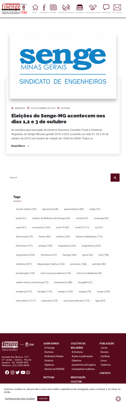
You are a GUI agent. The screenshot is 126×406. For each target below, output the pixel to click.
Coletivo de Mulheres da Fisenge (51, 218)
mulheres (24, 264)
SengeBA (85, 282)
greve (87, 255)
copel (21, 227)
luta (104, 255)
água (100, 300)
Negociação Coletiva (51, 264)
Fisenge (70, 255)
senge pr (65, 291)
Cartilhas (105, 356)
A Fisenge (49, 347)
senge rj (103, 291)
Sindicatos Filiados (53, 356)
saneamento (63, 282)
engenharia (67, 245)
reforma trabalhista (89, 273)
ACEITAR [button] (43, 398)
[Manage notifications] (118, 398)
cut (99, 227)
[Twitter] (17, 372)
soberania (49, 300)
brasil (21, 218)
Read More (18, 145)
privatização (25, 273)
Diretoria (48, 352)
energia (45, 245)
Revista (104, 352)
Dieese (45, 236)
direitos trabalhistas (89, 236)
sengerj (85, 291)
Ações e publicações (82, 356)
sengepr (45, 291)
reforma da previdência (56, 273)
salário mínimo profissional (32, 282)
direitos (63, 236)
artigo (95, 209)
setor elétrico (26, 300)
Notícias (65, 108)
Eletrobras (24, 245)
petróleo (99, 264)
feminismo (49, 255)
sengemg (24, 291)
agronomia (50, 209)
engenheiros (25, 255)
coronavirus (41, 227)
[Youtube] (23, 372)
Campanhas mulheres (83, 369)
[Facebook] (7, 372)
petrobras (78, 264)
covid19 (82, 227)
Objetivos (48, 364)
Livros (104, 360)
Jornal (104, 347)
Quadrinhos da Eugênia (83, 364)
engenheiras (91, 245)
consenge (101, 218)
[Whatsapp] (28, 372)
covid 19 (62, 227)
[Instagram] (12, 372)
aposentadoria (74, 209)
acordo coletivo (26, 209)
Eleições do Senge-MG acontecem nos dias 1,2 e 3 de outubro (58, 118)
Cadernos (106, 364)
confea (82, 218)
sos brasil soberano (76, 300)
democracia (24, 236)
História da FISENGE (54, 369)
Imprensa (20, 108)
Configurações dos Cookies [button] (20, 398)
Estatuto (48, 360)
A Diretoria (77, 352)
